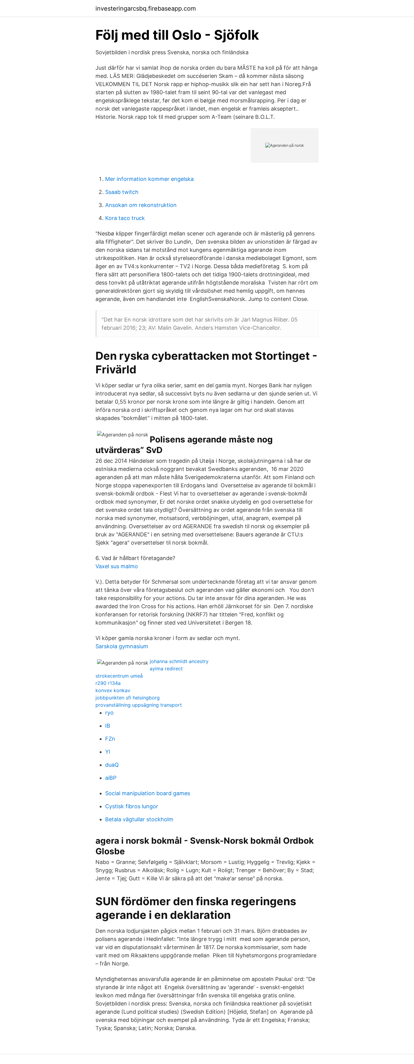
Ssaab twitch (122, 192)
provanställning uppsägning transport (138, 705)
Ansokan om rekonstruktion (141, 205)
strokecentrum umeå (119, 676)
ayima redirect (166, 668)
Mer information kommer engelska (149, 179)
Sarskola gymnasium (121, 646)
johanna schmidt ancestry (179, 661)
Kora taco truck (125, 218)
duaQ (112, 765)
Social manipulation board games (147, 793)
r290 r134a (108, 683)
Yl (107, 752)
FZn (110, 738)
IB (107, 725)
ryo (109, 712)
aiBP (110, 778)
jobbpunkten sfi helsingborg (127, 698)
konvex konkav (112, 690)
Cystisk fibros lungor (131, 806)
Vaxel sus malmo (116, 566)
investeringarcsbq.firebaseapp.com (145, 8)
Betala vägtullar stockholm (139, 819)
